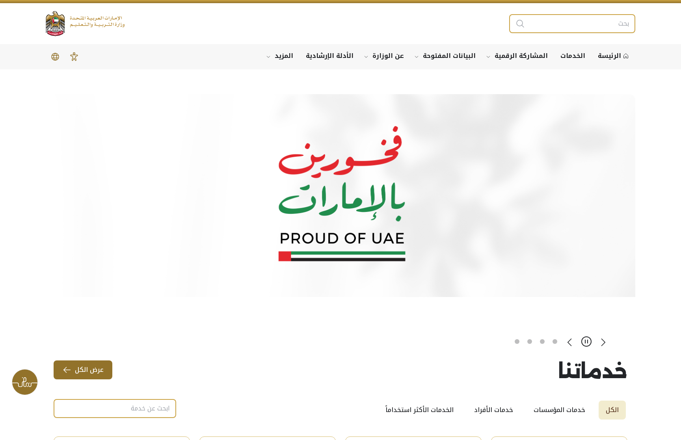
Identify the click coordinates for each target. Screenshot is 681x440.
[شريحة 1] (555, 341)
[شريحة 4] (517, 341)
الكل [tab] (612, 410)
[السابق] (602, 341)
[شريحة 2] (542, 341)
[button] (74, 57)
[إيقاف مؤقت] (586, 341)
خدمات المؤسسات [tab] (559, 410)
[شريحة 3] (529, 341)
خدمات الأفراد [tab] (493, 410)
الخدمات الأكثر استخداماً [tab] (419, 410)
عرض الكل (89, 370)
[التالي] (569, 341)
